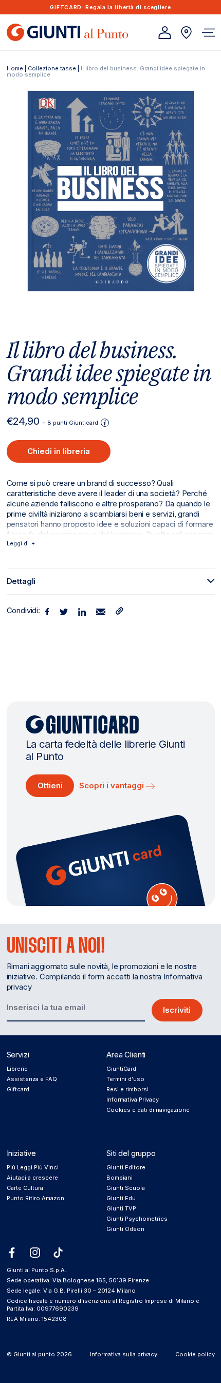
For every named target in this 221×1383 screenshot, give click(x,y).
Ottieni (50, 785)
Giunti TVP (121, 1208)
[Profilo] (164, 32)
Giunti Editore (125, 1167)
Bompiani (119, 1177)
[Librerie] (186, 32)
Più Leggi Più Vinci (33, 1167)
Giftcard (18, 1089)
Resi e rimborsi (127, 1089)
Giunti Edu (121, 1198)
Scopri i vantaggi (112, 785)
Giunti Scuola (125, 1187)
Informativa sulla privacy (123, 1354)
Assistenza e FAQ (32, 1079)
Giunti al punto (34, 1354)
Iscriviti (177, 1010)
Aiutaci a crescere (32, 1177)
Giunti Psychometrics (137, 1218)
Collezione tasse (52, 68)
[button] (208, 32)
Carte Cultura (25, 1187)
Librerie (17, 1068)
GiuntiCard (121, 1068)
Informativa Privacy (132, 1099)
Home (15, 68)
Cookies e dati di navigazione (148, 1109)
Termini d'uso (125, 1079)
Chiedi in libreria (58, 451)
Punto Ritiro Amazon (35, 1198)
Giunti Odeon (125, 1229)
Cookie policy (195, 1354)
